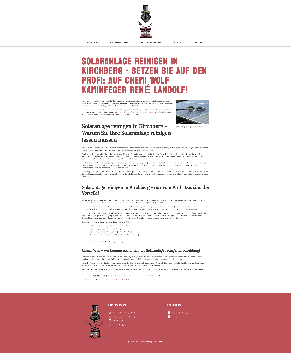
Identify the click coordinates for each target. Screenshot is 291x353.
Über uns (178, 42)
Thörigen (140, 110)
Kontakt (199, 42)
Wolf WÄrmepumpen (151, 42)
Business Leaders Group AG (113, 280)
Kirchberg (140, 112)
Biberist (123, 112)
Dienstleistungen (119, 42)
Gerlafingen (131, 112)
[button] (120, 42)
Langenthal (153, 112)
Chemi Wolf (93, 42)
